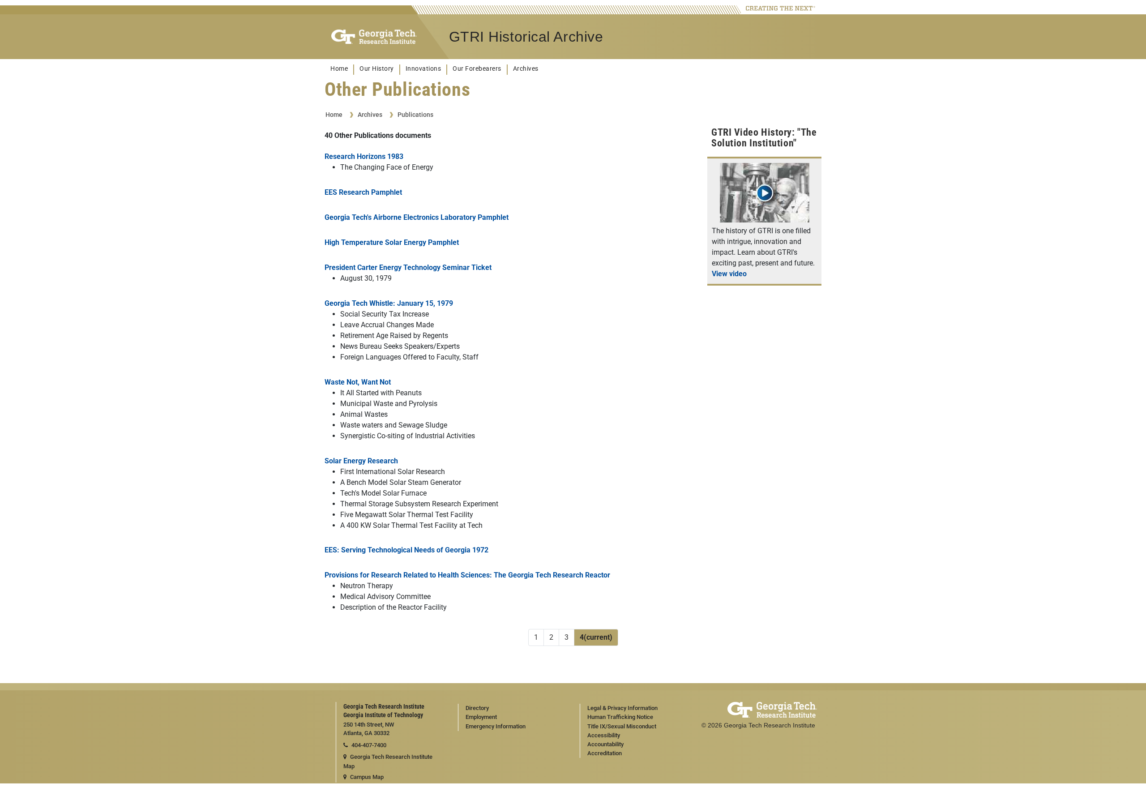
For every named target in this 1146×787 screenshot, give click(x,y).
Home (339, 69)
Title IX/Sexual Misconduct (621, 726)
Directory (477, 708)
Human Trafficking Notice (620, 717)
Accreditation (604, 753)
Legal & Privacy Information (622, 708)
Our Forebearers (477, 69)
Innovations (423, 69)
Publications (415, 114)
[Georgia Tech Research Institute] (374, 37)
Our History (376, 69)
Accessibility (603, 735)
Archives (526, 69)
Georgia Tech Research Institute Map (387, 761)
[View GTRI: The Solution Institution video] (764, 220)
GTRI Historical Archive (526, 37)
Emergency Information (496, 726)
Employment (481, 717)
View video (729, 273)
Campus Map (367, 777)
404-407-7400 (368, 745)
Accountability (605, 744)
